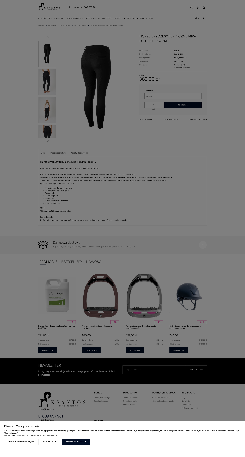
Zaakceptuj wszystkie (76, 442)
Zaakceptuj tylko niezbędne (21, 442)
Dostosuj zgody (49, 442)
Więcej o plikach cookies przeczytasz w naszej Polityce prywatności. (31, 435)
